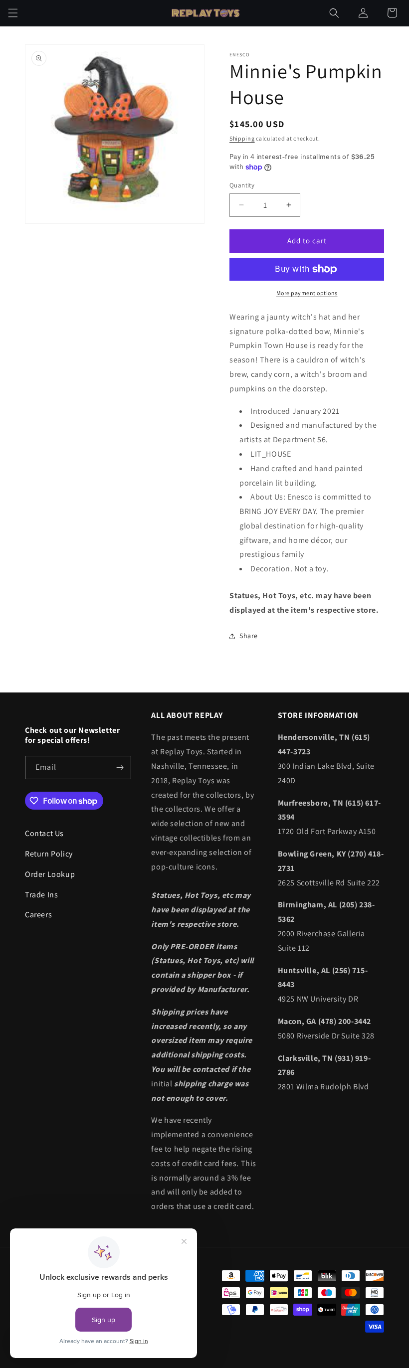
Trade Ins (41, 894)
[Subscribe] (120, 767)
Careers (38, 914)
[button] (13, 13)
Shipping (242, 138)
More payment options (307, 293)
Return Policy (49, 854)
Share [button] (248, 635)
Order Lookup (50, 874)
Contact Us (44, 833)
